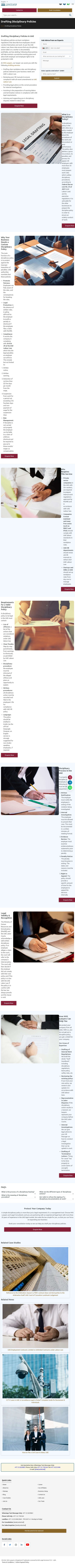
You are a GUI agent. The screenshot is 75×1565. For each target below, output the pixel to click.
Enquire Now (19, 106)
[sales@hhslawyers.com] (60, 4)
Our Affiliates (42, 1488)
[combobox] (46, 48)
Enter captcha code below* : (52, 71)
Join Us (5, 1501)
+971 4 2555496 (13, 1519)
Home (4, 1484)
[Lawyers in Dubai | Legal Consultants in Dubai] (9, 4)
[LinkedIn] (21, 1547)
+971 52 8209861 (20, 1467)
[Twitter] (10, 1547)
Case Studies (7, 1498)
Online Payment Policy (22, 1562)
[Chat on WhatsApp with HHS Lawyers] (70, 787)
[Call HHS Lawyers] (70, 777)
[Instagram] (16, 1547)
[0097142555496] (64, 4)
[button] (70, 15)
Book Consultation (54, 10)
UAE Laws (41, 1498)
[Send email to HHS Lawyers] (70, 782)
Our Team (41, 1501)
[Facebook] (4, 1547)
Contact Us (19, 10)
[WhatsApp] (68, 4)
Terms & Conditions (8, 1562)
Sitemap (5, 1491)
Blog (4, 1494)
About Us (5, 1488)
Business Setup (43, 1491)
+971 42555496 (55, 1467)
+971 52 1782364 (42, 1467)
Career (40, 1484)
